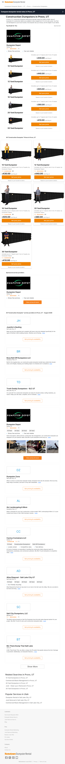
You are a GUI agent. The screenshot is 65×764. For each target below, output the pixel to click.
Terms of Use (42, 761)
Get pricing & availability (32, 339)
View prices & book (32, 302)
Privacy (35, 761)
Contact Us (7, 750)
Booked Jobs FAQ (9, 734)
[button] (6, 757)
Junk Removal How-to (10, 719)
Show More (32, 666)
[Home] (15, 2)
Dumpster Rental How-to (11, 717)
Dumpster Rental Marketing (12, 730)
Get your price (44, 62)
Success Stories (9, 739)
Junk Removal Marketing (11, 732)
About (6, 747)
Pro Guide (7, 737)
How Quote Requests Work (11, 714)
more (43, 333)
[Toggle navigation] (3, 2)
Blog (6, 722)
